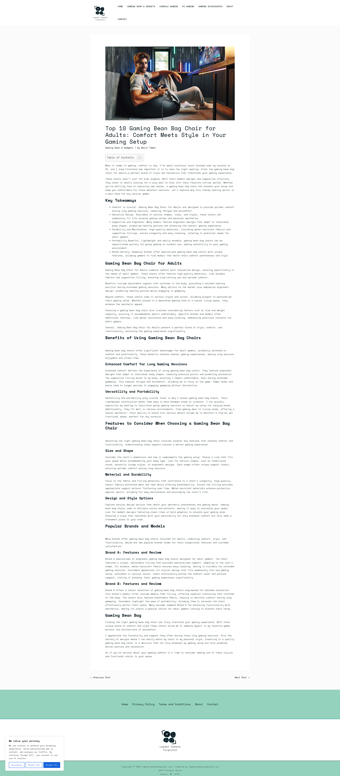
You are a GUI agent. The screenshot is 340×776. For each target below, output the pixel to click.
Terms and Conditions (175, 704)
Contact (122, 19)
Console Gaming (168, 6)
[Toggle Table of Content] (138, 157)
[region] (34, 753)
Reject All (34, 765)
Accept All (52, 765)
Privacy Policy (143, 704)
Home (120, 6)
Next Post (242, 677)
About (230, 6)
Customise (16, 765)
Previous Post (100, 677)
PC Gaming (188, 6)
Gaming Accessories (210, 6)
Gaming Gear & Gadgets (141, 6)
